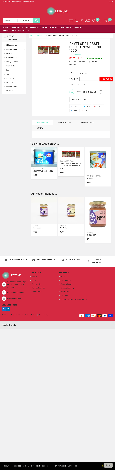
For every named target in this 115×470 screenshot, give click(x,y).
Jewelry (9, 53)
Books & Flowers (12, 86)
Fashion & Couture (12, 57)
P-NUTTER (64, 228)
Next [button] (107, 164)
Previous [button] (34, 164)
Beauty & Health (12, 61)
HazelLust (36, 228)
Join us (87, 22)
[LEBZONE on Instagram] (8, 308)
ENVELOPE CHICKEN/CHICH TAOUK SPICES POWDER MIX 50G (71, 165)
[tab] (88, 99)
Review (40, 128)
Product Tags (64, 123)
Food (8, 74)
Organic (8, 70)
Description (42, 123)
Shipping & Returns (79, 99)
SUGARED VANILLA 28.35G (42, 171)
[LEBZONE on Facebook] (4, 308)
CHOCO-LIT (91, 235)
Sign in (87, 19)
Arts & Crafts (10, 66)
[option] (44, 163)
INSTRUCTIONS (87, 123)
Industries (9, 91)
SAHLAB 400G (92, 178)
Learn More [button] (72, 466)
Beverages (10, 78)
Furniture (9, 82)
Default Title (83, 73)
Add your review (75, 54)
